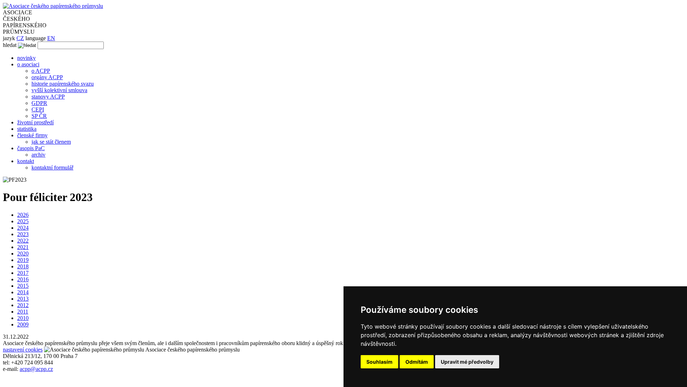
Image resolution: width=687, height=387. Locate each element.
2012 (23, 305)
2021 (23, 247)
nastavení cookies (23, 350)
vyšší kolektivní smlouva (59, 90)
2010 (23, 318)
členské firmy (32, 135)
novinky (26, 58)
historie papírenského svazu (62, 84)
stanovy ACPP (48, 97)
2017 (23, 273)
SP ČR (39, 116)
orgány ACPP (47, 77)
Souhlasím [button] (379, 362)
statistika (26, 129)
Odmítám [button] (416, 362)
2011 (22, 312)
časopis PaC (31, 148)
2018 (23, 266)
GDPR (39, 103)
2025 (23, 221)
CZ (20, 38)
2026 (23, 215)
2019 (23, 260)
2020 (23, 253)
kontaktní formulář (52, 167)
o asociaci (28, 64)
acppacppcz (36, 369)
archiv (38, 155)
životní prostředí (35, 122)
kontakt (25, 161)
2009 (23, 324)
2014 (23, 292)
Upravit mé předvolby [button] (467, 362)
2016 (23, 279)
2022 (23, 241)
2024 (23, 228)
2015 (23, 286)
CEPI (37, 109)
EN (51, 38)
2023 (23, 234)
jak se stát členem (51, 142)
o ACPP (40, 71)
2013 (23, 299)
